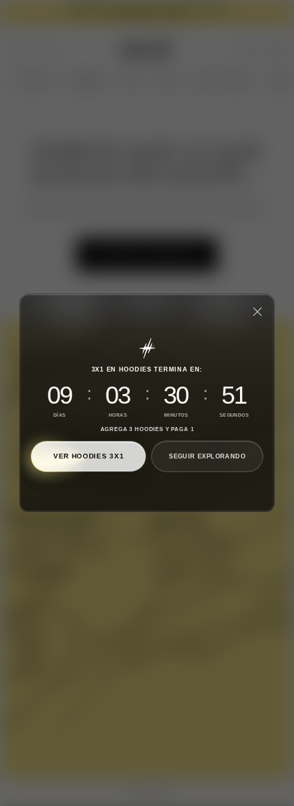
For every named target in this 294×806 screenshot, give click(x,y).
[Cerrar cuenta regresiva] (257, 311)
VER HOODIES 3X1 (88, 456)
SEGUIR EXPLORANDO (207, 456)
